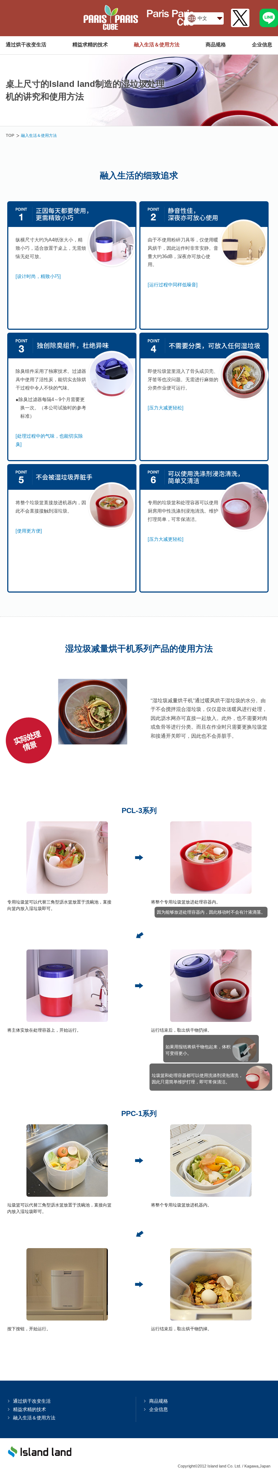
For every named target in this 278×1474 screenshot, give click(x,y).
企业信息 (262, 44)
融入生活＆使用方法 (157, 44)
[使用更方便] (29, 531)
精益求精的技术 (90, 44)
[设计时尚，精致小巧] (38, 276)
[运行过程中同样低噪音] (173, 284)
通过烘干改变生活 (26, 44)
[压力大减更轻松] (166, 407)
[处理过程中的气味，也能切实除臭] (49, 440)
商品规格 (216, 44)
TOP (10, 135)
